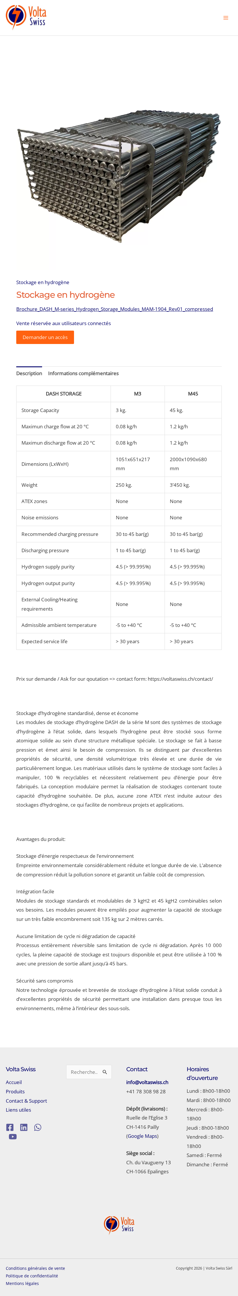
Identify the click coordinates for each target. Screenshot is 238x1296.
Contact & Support (26, 1100)
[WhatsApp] (38, 1127)
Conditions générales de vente (35, 1268)
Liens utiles (18, 1109)
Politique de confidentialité (32, 1276)
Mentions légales (22, 1283)
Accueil (14, 1082)
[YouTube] (13, 1137)
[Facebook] (10, 1127)
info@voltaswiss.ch (147, 1082)
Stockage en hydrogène (42, 282)
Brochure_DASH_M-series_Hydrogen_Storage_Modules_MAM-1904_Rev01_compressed (114, 309)
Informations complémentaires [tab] (83, 373)
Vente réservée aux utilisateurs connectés (63, 323)
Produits (15, 1091)
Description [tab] (29, 373)
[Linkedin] (24, 1127)
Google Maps (142, 1136)
